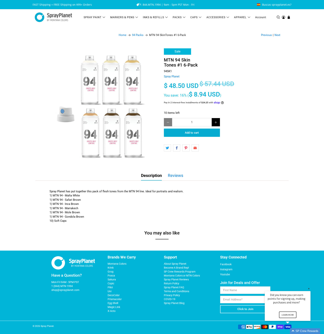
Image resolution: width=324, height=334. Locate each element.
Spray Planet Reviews (176, 279)
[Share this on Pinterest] (186, 147)
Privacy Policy (172, 295)
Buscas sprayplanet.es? (276, 4)
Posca (111, 275)
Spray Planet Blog (174, 303)
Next (277, 35)
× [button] (309, 288)
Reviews (175, 175)
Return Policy (171, 283)
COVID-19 (169, 299)
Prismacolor (115, 299)
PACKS (177, 17)
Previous (266, 35)
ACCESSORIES (215, 17)
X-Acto (112, 310)
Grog (110, 271)
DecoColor (114, 295)
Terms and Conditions (176, 291)
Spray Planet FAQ (174, 287)
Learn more (288, 314)
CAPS (194, 17)
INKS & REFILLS (153, 17)
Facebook (226, 264)
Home (122, 35)
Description (151, 175)
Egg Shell (113, 303)
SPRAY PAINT (92, 17)
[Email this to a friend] (195, 147)
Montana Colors (117, 263)
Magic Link (114, 307)
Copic (111, 283)
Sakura (112, 279)
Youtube (225, 274)
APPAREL (240, 17)
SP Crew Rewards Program (179, 271)
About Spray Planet (175, 263)
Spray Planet (171, 76)
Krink (111, 267)
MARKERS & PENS (122, 17)
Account (260, 17)
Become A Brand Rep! (176, 267)
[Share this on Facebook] (176, 147)
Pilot (110, 287)
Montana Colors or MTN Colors (182, 275)
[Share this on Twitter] (167, 147)
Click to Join (245, 309)
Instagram (226, 269)
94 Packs (137, 35)
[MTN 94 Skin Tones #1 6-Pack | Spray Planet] (102, 106)
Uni (109, 291)
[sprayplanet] (53, 17)
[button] (292, 331)
